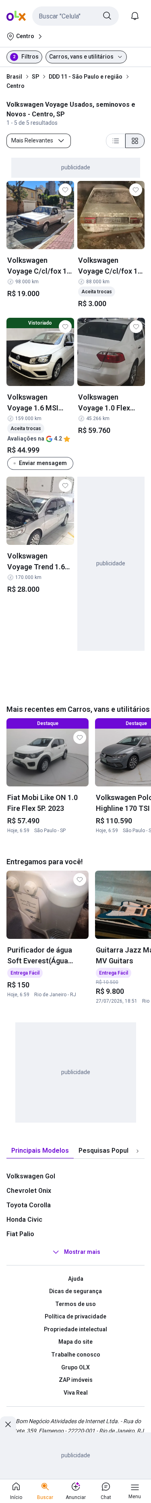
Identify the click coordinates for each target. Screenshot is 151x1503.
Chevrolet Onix (28, 1190)
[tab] (40, 1150)
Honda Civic (24, 1219)
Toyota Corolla (28, 1205)
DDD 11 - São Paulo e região (85, 76)
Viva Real (76, 1392)
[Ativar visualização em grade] (135, 141)
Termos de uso (75, 1304)
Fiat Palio (20, 1234)
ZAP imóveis (76, 1380)
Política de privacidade (75, 1316)
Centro (15, 86)
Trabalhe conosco (75, 1354)
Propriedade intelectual (75, 1329)
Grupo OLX (75, 1367)
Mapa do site (75, 1341)
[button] (75, 16)
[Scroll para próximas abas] (137, 1150)
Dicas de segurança (75, 1291)
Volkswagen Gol (30, 1176)
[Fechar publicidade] (8, 1424)
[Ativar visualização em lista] (115, 141)
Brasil (14, 76)
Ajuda (75, 1279)
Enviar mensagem (43, 462)
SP (35, 76)
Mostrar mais (82, 1252)
